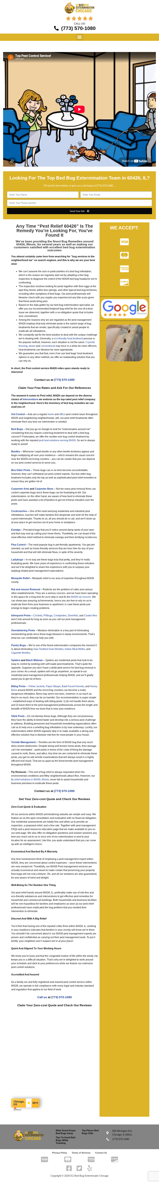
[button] (79, 37)
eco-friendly (60, 338)
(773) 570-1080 (104, 185)
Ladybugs (17, 559)
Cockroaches (19, 511)
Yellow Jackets (36, 686)
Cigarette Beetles (20, 652)
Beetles (15, 451)
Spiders (15, 660)
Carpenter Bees (44, 488)
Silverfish (73, 615)
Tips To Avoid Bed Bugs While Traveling (65, 1140)
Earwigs (16, 529)
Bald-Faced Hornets (73, 686)
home (51, 414)
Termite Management (23, 742)
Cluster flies (90, 615)
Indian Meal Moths (75, 649)
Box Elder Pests (20, 470)
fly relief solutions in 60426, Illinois (30, 779)
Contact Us (101, 1152)
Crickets (37, 615)
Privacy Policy (59, 1152)
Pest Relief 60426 (58, 226)
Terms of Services (81, 1152)
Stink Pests (18, 716)
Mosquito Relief (20, 578)
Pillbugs (47, 615)
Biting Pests (18, 686)
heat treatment (75, 338)
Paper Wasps (53, 686)
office (62, 414)
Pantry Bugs (18, 645)
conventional (48, 346)
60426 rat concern (81, 597)
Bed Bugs (17, 429)
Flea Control (18, 544)
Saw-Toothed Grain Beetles (48, 649)
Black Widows (34, 660)
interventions (30, 399)
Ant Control (18, 414)
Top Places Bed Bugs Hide (90, 1132)
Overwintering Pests (23, 630)
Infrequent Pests (21, 615)
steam (32, 346)
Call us (42, 997)
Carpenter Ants (20, 488)
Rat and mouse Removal (25, 589)
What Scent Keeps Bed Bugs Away (66, 1132)
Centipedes (60, 615)
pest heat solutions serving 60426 (57, 440)
